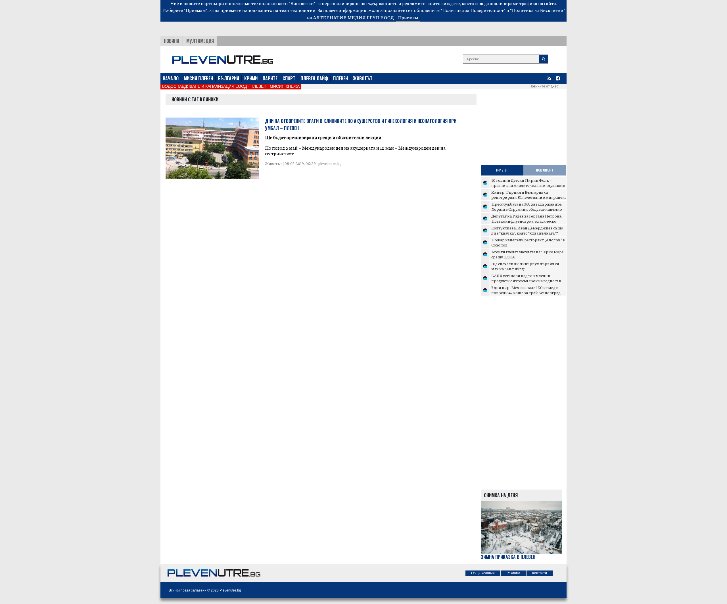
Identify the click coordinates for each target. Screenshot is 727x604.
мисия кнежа (285, 86)
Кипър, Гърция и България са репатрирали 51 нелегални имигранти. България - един (528, 197)
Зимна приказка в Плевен (508, 557)
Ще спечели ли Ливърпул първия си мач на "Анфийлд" (525, 266)
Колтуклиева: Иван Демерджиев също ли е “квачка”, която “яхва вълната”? (527, 230)
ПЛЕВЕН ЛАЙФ (314, 78)
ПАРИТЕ (270, 78)
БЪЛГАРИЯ (228, 78)
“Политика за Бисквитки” (537, 10)
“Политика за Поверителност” (472, 10)
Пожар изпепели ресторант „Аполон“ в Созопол (528, 242)
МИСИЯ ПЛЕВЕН (198, 78)
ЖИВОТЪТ (363, 78)
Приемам (408, 17)
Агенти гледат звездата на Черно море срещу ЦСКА (527, 254)
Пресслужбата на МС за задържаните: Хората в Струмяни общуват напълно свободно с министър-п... (526, 209)
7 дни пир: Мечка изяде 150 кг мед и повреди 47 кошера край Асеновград (526, 290)
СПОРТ (289, 78)
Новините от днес (543, 86)
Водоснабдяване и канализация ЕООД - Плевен (214, 86)
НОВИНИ (171, 40)
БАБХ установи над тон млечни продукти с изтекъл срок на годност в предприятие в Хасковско (526, 280)
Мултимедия (200, 40)
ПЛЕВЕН (340, 78)
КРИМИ (251, 78)
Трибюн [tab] (502, 170)
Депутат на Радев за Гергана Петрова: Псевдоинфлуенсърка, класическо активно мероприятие (526, 221)
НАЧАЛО (171, 78)
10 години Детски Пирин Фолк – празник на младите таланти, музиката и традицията (528, 185)
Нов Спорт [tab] (544, 170)
